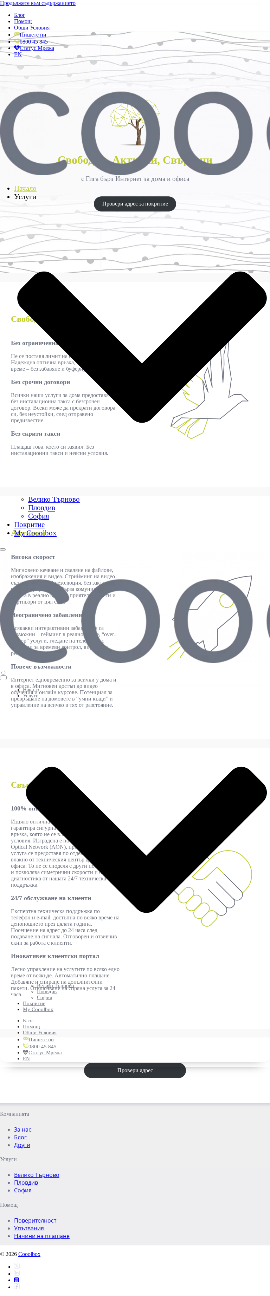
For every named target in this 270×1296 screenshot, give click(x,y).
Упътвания (29, 1228)
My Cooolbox (35, 533)
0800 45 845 (34, 42)
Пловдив (41, 507)
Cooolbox (29, 1254)
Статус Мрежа (37, 48)
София (38, 516)
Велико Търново (54, 499)
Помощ (23, 21)
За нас (22, 1129)
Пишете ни (33, 35)
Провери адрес (135, 1070)
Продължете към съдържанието (38, 3)
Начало (25, 188)
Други (22, 1145)
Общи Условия (32, 28)
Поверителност (35, 1220)
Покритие (29, 524)
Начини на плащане (42, 1236)
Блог (19, 15)
